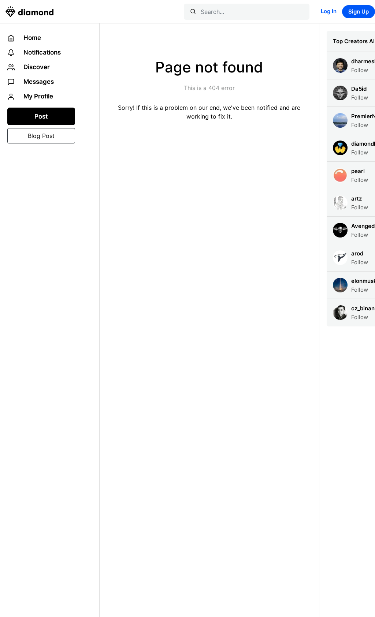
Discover (36, 67)
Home (31, 37)
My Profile (37, 96)
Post (41, 116)
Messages (38, 81)
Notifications (41, 52)
